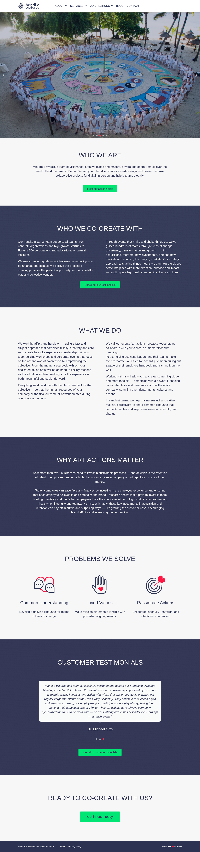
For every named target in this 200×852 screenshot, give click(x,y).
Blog (119, 5)
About (59, 5)
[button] (3, 75)
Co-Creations (100, 5)
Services (76, 5)
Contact (133, 5)
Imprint (63, 846)
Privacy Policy (74, 846)
